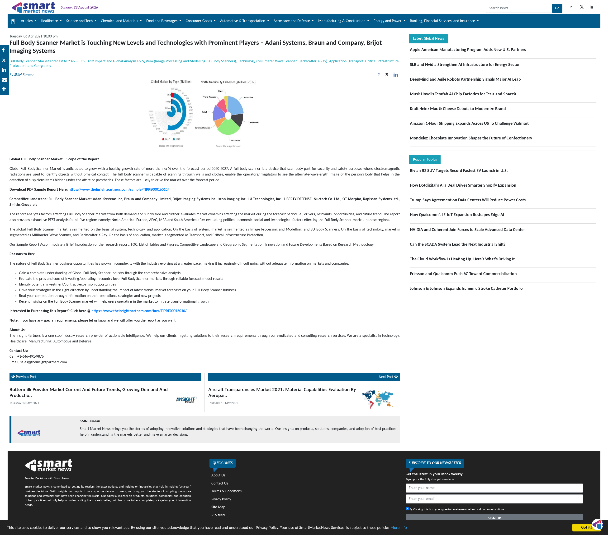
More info (398, 528)
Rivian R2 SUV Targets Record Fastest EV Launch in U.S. (459, 171)
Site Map (218, 507)
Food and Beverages (162, 21)
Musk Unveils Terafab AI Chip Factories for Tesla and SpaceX (463, 94)
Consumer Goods (199, 21)
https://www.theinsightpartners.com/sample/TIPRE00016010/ (119, 190)
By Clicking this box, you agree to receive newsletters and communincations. (457, 509)
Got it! (586, 528)
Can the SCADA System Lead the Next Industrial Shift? (457, 245)
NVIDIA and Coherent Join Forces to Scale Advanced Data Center (467, 230)
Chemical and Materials (120, 21)
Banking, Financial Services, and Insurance (443, 21)
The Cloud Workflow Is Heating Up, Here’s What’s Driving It (462, 259)
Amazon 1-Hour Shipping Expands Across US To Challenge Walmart (469, 124)
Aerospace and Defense (292, 21)
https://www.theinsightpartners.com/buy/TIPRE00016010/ (139, 311)
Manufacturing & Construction (342, 21)
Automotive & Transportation (243, 21)
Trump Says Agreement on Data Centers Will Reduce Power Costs (468, 200)
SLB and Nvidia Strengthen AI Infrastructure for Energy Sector (465, 65)
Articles (27, 21)
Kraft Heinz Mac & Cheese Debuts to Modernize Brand (458, 109)
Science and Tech (80, 21)
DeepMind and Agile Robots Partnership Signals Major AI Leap (465, 80)
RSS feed (218, 515)
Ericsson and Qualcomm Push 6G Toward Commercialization (463, 274)
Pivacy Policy (221, 499)
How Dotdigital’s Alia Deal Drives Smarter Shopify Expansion (463, 186)
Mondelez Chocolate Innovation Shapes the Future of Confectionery (471, 138)
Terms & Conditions (226, 491)
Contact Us (219, 483)
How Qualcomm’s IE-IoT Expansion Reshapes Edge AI (457, 215)
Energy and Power (388, 21)
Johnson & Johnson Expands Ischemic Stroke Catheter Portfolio (466, 289)
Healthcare (50, 21)
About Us (218, 475)
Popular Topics (425, 159)
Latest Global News (428, 39)
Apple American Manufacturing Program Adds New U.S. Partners (468, 50)
